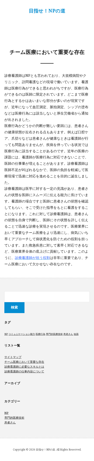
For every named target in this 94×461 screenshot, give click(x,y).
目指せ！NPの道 (47, 10)
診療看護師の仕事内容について (24, 371)
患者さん (68, 334)
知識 (76, 334)
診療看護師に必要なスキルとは (24, 366)
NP (6, 334)
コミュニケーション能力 (22, 334)
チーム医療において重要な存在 (24, 362)
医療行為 (40, 334)
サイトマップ (12, 357)
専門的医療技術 (54, 334)
